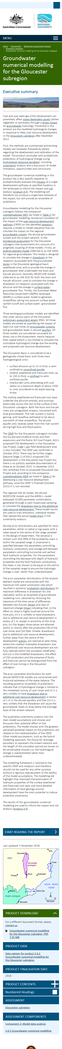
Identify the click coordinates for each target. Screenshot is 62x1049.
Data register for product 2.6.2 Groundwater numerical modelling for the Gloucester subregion (27, 957)
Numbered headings (19, 992)
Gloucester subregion (14, 49)
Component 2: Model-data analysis (25, 1024)
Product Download (22, 913)
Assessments (16, 46)
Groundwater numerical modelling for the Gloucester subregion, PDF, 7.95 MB (29, 934)
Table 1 (47, 215)
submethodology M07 (15, 215)
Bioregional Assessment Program (37, 46)
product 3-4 (20, 192)
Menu (7, 38)
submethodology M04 (15, 476)
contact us (11, 925)
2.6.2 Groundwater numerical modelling (28, 1031)
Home (5, 46)
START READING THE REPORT (25, 832)
